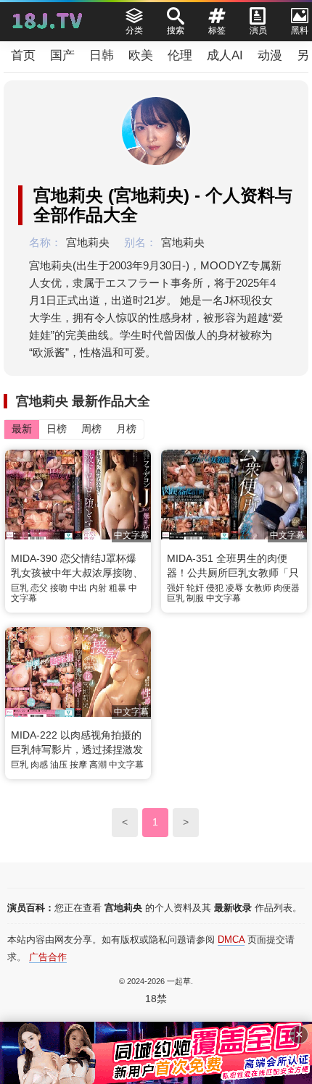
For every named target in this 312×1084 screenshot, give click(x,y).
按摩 (78, 765)
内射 (98, 588)
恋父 (39, 588)
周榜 (91, 428)
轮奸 (195, 588)
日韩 (101, 55)
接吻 (58, 588)
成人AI (225, 55)
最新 (22, 428)
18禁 (156, 998)
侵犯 (214, 588)
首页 (23, 55)
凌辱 (234, 588)
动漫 (270, 55)
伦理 (180, 55)
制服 (195, 598)
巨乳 (19, 588)
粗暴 (117, 588)
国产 (62, 55)
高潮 (98, 765)
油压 (58, 765)
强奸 (175, 588)
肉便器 (287, 588)
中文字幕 (223, 598)
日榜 (56, 428)
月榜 (126, 428)
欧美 (140, 55)
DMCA (231, 939)
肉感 (39, 765)
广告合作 (48, 956)
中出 (78, 588)
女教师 (258, 588)
